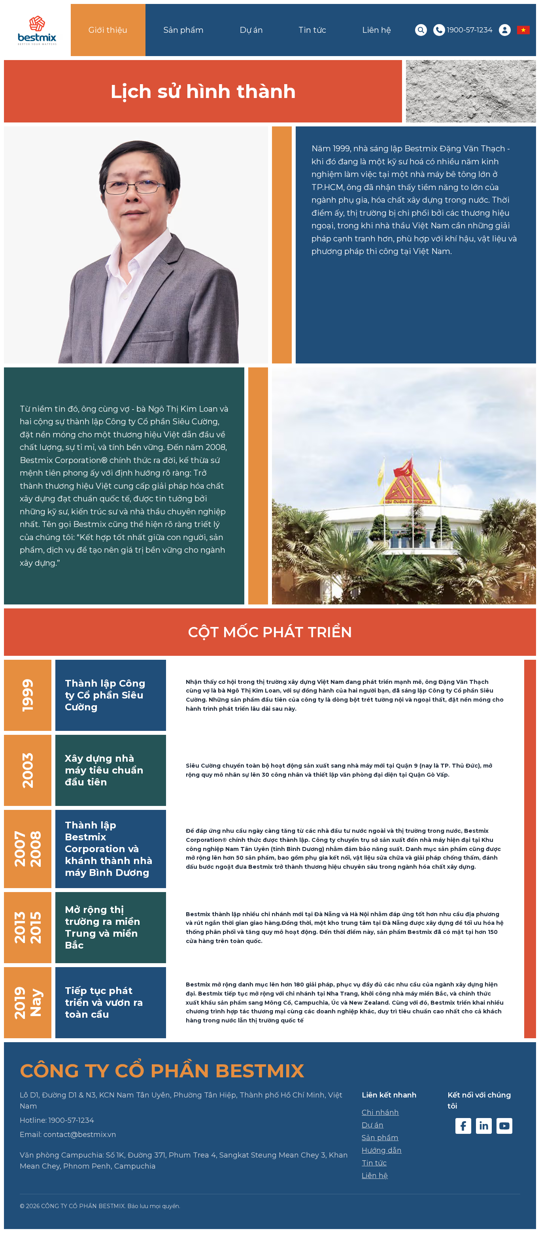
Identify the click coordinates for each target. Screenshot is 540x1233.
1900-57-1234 (71, 1120)
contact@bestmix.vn (79, 1134)
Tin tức (312, 30)
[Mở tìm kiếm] (421, 30)
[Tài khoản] (505, 30)
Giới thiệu (108, 30)
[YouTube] (504, 1126)
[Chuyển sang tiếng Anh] (523, 30)
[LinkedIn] (484, 1126)
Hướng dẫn (382, 1150)
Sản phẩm (183, 30)
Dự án (251, 30)
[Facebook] (463, 1126)
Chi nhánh (380, 1112)
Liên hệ (376, 30)
